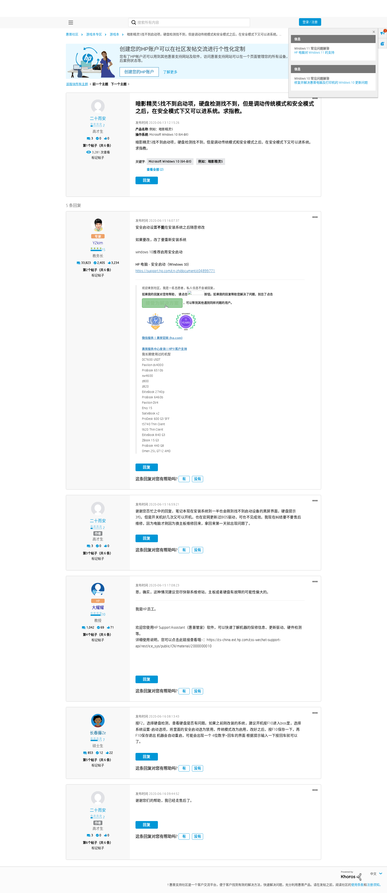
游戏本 (114, 34)
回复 (146, 180)
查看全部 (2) (155, 169)
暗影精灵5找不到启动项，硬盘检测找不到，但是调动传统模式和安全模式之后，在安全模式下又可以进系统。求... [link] (205, 34)
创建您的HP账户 (139, 72)
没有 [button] (197, 479)
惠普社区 (72, 34)
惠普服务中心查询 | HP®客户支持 (164, 349)
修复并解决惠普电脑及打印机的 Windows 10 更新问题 (331, 82)
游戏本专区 (94, 34)
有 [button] (184, 479)
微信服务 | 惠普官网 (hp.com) (162, 338)
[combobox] (189, 22)
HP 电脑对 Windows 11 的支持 (314, 52)
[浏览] (69, 22)
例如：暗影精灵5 (210, 161)
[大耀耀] (98, 589)
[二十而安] (98, 106)
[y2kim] (98, 225)
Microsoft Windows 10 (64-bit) (170, 161)
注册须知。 (375, 885)
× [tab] (374, 32)
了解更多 (170, 72)
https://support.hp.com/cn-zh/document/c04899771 (175, 271)
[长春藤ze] (98, 720)
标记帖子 (98, 158)
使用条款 (357, 885)
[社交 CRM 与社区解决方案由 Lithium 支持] (351, 875)
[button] (315, 98)
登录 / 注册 (310, 22)
